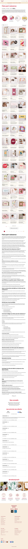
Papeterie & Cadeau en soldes (18, 522)
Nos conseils (2, 519)
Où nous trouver (3, 523)
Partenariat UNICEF (3, 520)
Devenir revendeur (3, 522)
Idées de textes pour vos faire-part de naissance (14, 402)
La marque (2, 517)
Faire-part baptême (17, 519)
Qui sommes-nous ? (3, 524)
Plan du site (16, 533)
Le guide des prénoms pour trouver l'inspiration (14, 404)
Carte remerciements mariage (18, 521)
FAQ (1, 533)
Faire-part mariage (17, 517)
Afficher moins (14, 395)
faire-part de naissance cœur (6, 271)
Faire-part (16, 520)
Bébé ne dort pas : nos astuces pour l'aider (14, 403)
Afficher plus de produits (14, 228)
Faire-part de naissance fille (7, 310)
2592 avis (11, 8)
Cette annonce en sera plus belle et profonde (13, 338)
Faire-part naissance (17, 518)
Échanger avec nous (3, 534)
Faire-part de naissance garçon (7, 309)
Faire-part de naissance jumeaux (7, 311)
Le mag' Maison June (3, 518)
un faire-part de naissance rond (21, 270)
